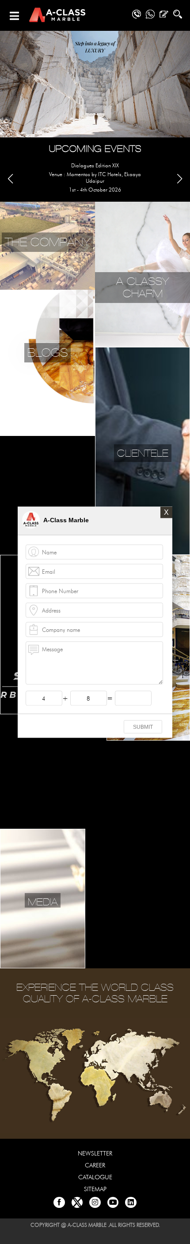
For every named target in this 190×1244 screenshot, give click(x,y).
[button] (180, 178)
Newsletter (95, 1153)
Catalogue (95, 1177)
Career (95, 1165)
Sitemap (95, 1189)
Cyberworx (112, 1237)
